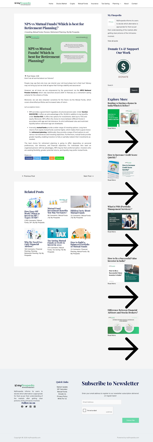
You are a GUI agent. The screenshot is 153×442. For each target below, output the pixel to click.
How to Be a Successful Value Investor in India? (122, 259)
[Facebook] (22, 407)
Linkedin (45, 158)
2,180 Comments (30, 220)
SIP (30, 222)
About (126, 4)
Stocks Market (61, 4)
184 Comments (29, 249)
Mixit (52, 158)
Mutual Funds (83, 4)
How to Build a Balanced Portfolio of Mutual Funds (80, 244)
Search (110, 85)
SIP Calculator (62, 389)
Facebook (29, 158)
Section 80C (38, 117)
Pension (47, 32)
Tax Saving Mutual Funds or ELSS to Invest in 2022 (57, 242)
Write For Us (62, 399)
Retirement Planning (58, 32)
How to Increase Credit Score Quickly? (122, 156)
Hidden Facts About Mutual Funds (80, 211)
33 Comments (75, 215)
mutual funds (42, 128)
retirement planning (39, 132)
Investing (28, 32)
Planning (116, 4)
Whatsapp (59, 158)
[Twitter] (26, 407)
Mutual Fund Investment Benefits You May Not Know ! (58, 210)
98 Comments (52, 215)
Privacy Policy (62, 396)
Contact (134, 4)
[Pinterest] (30, 407)
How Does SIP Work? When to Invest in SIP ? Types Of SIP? (32, 214)
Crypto (72, 4)
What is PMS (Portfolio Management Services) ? (120, 207)
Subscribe (131, 420)
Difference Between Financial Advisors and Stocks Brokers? (123, 311)
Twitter (37, 158)
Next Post (89, 176)
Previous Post (28, 176)
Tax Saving (105, 4)
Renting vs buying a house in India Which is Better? (122, 104)
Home (51, 4)
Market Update (62, 387)
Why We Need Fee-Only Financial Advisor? (33, 244)
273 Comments (53, 247)
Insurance (94, 4)
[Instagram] (35, 407)
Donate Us (62, 394)
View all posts (113, 41)
